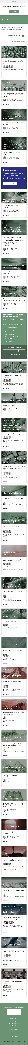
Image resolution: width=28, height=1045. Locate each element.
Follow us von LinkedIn (13, 350)
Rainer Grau (13, 303)
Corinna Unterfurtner (13, 926)
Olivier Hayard (21, 383)
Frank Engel (5, 959)
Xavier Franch (16, 440)
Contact (14, 1025)
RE (14, 1)
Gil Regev (9, 383)
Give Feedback (14, 1032)
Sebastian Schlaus (16, 658)
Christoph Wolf (14, 750)
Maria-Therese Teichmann (12, 925)
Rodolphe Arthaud (10, 720)
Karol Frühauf (9, 599)
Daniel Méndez (10, 440)
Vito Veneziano (21, 476)
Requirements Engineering (14, 7)
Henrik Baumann (16, 689)
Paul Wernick (15, 476)
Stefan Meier (13, 809)
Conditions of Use (21, 1041)
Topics (15, 11)
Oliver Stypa (9, 658)
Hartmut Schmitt (9, 70)
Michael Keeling (18, 534)
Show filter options (11, 35)
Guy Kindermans (14, 127)
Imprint (9, 1041)
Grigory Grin (13, 503)
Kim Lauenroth (18, 566)
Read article (5, 75)
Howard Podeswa (14, 248)
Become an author (14, 1036)
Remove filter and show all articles (20, 41)
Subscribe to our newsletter (13, 354)
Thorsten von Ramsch (15, 276)
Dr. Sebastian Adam (11, 866)
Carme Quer (17, 989)
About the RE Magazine (14, 1023)
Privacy (13, 1041)
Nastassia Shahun (14, 210)
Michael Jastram (14, 895)
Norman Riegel (19, 866)
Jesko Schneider (19, 958)
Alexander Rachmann (11, 958)
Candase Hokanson (15, 627)
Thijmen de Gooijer (11, 534)
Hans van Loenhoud (11, 566)
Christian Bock (14, 99)
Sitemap (4, 1041)
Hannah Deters (17, 69)
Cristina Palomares (11, 989)
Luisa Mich (16, 408)
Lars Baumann (10, 689)
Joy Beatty (9, 627)
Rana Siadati (9, 476)
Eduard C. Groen (10, 69)
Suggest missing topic (9, 183)
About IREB (14, 1021)
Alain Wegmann (14, 383)
